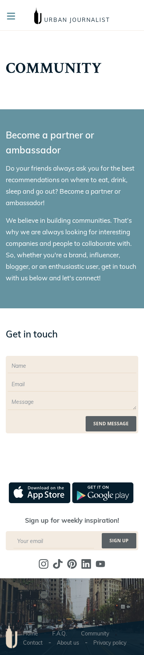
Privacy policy (109, 642)
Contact (33, 642)
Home (30, 633)
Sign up (119, 540)
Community (95, 633)
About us (68, 642)
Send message (111, 423)
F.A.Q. (59, 633)
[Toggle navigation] (13, 16)
